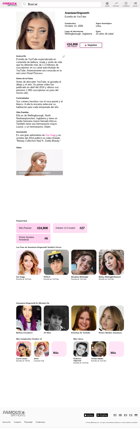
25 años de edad (104, 33)
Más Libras (78, 339)
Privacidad (28, 422)
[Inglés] (115, 415)
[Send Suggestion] (63, 56)
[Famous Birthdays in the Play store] (102, 415)
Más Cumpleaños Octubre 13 (29, 339)
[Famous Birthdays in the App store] (89, 415)
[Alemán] (136, 415)
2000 (80, 26)
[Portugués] (120, 415)
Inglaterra (87, 33)
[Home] (36, 413)
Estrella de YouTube (75, 16)
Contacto (17, 422)
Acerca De (7, 422)
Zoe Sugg (50, 135)
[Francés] (125, 415)
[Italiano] (130, 415)
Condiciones (40, 422)
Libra (98, 26)
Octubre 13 (70, 26)
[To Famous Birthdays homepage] (9, 4)
